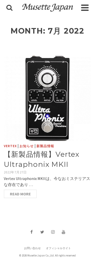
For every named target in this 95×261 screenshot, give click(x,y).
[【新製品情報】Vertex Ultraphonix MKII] (47, 97)
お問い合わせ (32, 248)
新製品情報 (45, 146)
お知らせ (27, 146)
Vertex (10, 146)
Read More (20, 193)
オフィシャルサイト (58, 248)
